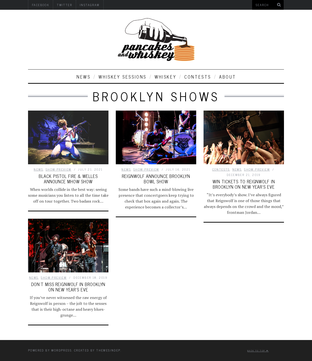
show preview (58, 169)
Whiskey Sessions (122, 76)
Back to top (256, 350)
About (227, 76)
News (83, 76)
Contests (197, 76)
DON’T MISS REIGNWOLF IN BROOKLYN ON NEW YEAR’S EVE (68, 286)
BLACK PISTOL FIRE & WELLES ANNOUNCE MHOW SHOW (68, 178)
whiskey (165, 76)
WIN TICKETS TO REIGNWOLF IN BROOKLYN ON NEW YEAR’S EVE (244, 184)
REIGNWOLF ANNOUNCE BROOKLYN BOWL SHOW (156, 178)
